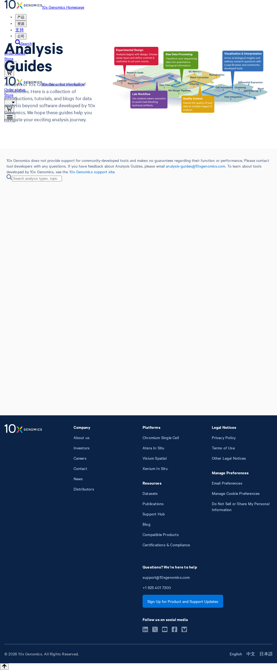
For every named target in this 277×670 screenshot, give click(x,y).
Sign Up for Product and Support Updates (182, 601)
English (236, 653)
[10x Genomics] (23, 486)
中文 (250, 653)
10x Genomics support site (92, 171)
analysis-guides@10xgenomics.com (195, 166)
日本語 (266, 653)
